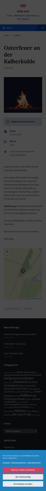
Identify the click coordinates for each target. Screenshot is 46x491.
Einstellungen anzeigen (23, 484)
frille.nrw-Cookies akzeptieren (23, 470)
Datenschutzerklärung (18, 463)
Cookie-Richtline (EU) (34, 463)
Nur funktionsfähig (23, 477)
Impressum (6, 463)
